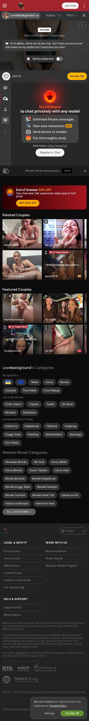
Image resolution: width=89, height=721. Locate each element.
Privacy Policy (12, 551)
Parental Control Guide (17, 580)
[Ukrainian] (8, 382)
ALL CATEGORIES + (19, 511)
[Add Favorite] (6, 76)
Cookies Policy (13, 573)
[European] (20, 382)
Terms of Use (12, 558)
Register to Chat (50, 152)
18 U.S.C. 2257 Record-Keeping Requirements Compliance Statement (43, 692)
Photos (75, 15)
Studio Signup (54, 558)
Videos (54, 15)
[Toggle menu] (4, 5)
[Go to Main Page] (26, 5)
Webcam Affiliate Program (61, 565)
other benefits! (57, 145)
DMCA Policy (11, 565)
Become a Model (56, 551)
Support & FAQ (12, 607)
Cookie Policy (57, 705)
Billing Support (12, 614)
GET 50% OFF (27, 202)
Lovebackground (16, 367)
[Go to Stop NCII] (26, 679)
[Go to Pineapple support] (6, 679)
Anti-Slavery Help (14, 587)
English (70, 530)
